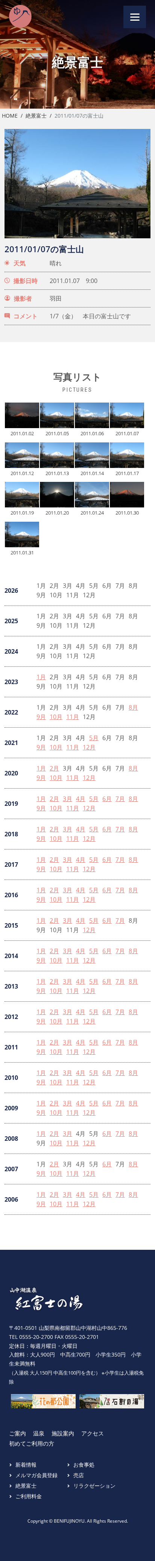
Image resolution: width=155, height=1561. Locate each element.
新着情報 (25, 1464)
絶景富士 (36, 115)
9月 (41, 717)
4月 (80, 799)
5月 (94, 738)
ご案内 (17, 1433)
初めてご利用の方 (31, 1443)
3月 (67, 799)
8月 (133, 707)
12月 (89, 747)
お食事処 (83, 1464)
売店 (78, 1475)
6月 (107, 799)
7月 (120, 799)
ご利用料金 (28, 1496)
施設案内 (63, 1433)
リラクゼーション (94, 1485)
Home (10, 115)
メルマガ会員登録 (36, 1475)
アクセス (92, 1433)
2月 (54, 768)
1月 (41, 677)
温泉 (38, 1433)
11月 (72, 717)
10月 (56, 717)
